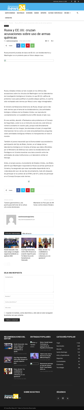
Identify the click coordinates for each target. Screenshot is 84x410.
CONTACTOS (8, 18)
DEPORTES (43, 13)
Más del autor (27, 233)
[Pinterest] (28, 45)
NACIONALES (20, 13)
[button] (77, 13)
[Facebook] (71, 1)
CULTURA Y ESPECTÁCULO (55, 13)
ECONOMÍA (29, 13)
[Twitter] (78, 1)
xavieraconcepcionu (12, 41)
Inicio (5, 23)
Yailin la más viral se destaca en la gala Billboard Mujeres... (46, 355)
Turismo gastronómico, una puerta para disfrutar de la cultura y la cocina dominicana (15, 205)
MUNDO (36, 13)
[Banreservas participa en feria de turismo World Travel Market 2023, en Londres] (34, 365)
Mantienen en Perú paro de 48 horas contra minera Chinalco (43, 204)
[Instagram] (75, 1)
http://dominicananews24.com (26, 219)
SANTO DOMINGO (10, 13)
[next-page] (8, 264)
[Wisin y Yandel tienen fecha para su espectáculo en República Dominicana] (34, 344)
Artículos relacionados (12, 233)
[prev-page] (5, 264)
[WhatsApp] (32, 45)
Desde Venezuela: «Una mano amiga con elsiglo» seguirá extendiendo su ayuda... (20, 347)
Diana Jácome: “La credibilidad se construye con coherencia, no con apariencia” (44, 254)
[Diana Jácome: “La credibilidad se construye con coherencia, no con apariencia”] (46, 243)
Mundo (11, 23)
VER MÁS (66, 13)
